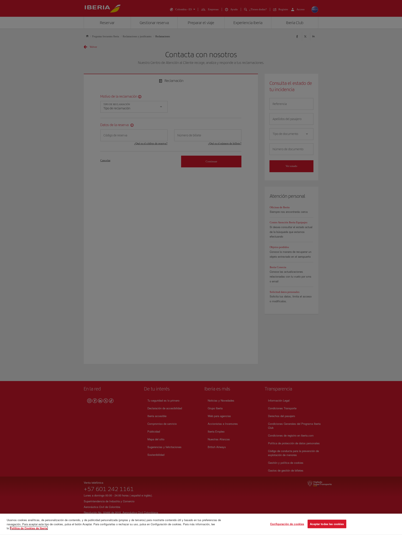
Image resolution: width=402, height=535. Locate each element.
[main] (201, 524)
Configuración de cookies (287, 524)
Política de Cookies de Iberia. (29, 528)
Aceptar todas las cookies (327, 524)
